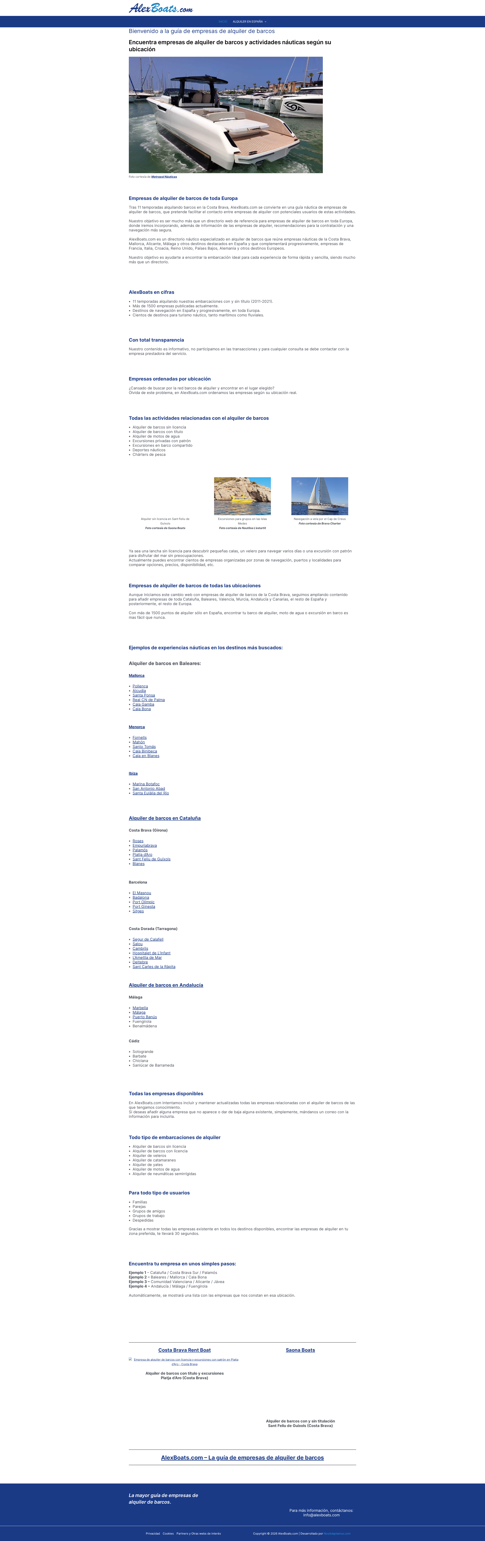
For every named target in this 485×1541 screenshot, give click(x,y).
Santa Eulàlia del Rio (151, 793)
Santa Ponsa (144, 695)
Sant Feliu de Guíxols (152, 859)
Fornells (140, 737)
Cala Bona (142, 709)
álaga (141, 1012)
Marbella (140, 1008)
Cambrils (140, 948)
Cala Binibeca (145, 751)
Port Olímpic (144, 902)
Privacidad (153, 1533)
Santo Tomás (144, 746)
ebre (144, 962)
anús (152, 1017)
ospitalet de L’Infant (153, 953)
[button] (264, 21)
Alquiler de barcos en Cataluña (165, 818)
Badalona (141, 897)
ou (140, 944)
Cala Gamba (143, 704)
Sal (135, 944)
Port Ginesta (144, 906)
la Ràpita (167, 966)
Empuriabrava (145, 845)
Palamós (140, 850)
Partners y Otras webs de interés (199, 1533)
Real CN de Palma (149, 699)
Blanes (139, 863)
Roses (138, 841)
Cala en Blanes (146, 755)
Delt (136, 962)
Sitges (138, 911)
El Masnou (142, 893)
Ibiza (133, 773)
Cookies (168, 1533)
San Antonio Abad (149, 788)
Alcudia (139, 690)
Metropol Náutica (163, 176)
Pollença (140, 686)
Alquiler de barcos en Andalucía (166, 985)
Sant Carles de (146, 966)
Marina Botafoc (146, 784)
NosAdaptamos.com (337, 1533)
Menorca (137, 727)
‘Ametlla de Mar (148, 957)
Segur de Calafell (148, 939)
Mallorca (137, 675)
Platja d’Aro (142, 854)
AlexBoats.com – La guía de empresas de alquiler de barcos (242, 1457)
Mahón (139, 742)
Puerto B (140, 1017)
